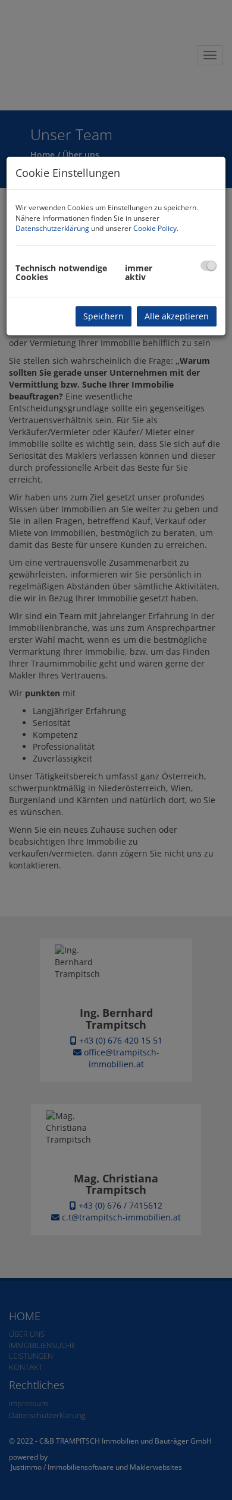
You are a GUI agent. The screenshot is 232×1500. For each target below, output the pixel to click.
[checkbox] (208, 266)
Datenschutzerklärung (52, 228)
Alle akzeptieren (177, 316)
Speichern (103, 316)
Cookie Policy (155, 228)
